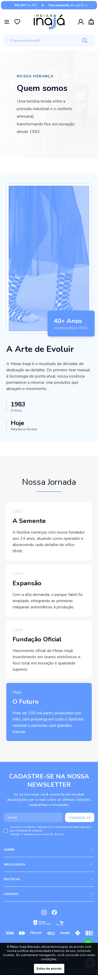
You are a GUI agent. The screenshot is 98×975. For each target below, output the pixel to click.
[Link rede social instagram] (44, 912)
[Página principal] (49, 22)
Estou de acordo (49, 968)
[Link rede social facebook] (54, 912)
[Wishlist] (17, 22)
